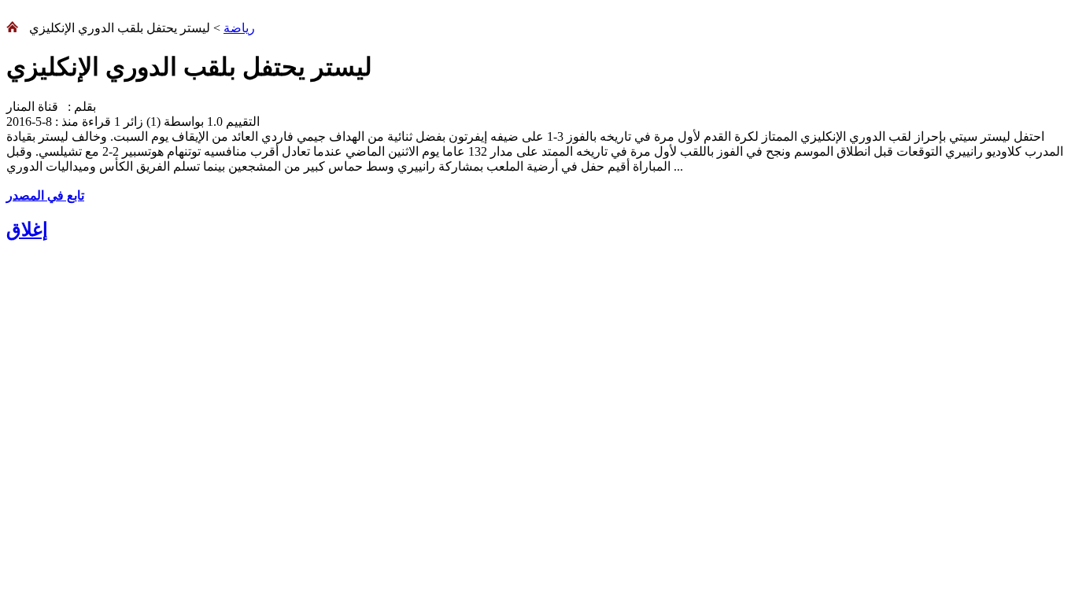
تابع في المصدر (45, 195)
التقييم (241, 121)
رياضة (239, 28)
